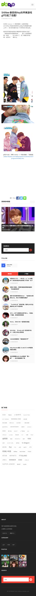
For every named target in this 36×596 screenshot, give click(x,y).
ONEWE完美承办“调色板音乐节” (19, 339)
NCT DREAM (5, 419)
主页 (3, 544)
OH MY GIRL (10, 443)
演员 (3, 443)
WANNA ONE (16, 419)
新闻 (8, 544)
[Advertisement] (18, 56)
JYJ (30, 447)
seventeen (14, 426)
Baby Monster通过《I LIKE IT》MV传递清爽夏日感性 (21, 348)
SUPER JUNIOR (8, 464)
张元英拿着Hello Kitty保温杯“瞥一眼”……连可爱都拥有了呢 (20, 357)
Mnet (32, 435)
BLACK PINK (27, 415)
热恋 (20, 447)
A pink (24, 464)
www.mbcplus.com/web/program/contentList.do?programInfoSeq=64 (18, 157)
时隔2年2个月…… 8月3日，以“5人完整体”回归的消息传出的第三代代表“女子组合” (21, 280)
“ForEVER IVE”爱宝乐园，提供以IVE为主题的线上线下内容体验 (21, 305)
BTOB (4, 455)
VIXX (29, 438)
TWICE (10, 415)
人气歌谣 (22, 431)
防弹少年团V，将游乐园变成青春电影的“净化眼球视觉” (21, 288)
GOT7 (25, 447)
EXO (4, 414)
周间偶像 (4, 423)
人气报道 (26, 273)
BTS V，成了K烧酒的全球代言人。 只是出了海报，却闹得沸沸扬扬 (21, 314)
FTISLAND (23, 455)
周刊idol (12, 423)
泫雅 (27, 435)
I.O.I (22, 435)
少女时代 (17, 414)
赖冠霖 (25, 419)
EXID (20, 459)
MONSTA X (17, 439)
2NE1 (4, 459)
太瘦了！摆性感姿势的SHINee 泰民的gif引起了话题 (17, 227)
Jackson (29, 427)
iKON (4, 447)
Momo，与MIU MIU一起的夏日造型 (19, 322)
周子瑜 (10, 431)
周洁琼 (17, 435)
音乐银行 (18, 423)
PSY (15, 447)
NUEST (16, 431)
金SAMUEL (5, 427)
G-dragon (25, 442)
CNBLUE (27, 460)
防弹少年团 (6, 451)
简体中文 (4, 533)
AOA (4, 431)
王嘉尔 (23, 427)
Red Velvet (22, 451)
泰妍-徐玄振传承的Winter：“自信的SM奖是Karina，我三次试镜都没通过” (22, 297)
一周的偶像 (26, 423)
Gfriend (4, 435)
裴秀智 (17, 443)
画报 (11, 439)
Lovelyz (11, 435)
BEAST (19, 464)
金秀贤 (5, 438)
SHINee (15, 451)
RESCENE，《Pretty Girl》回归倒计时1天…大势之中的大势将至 (21, 331)
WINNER (12, 459)
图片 (24, 439)
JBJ (28, 431)
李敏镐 (29, 451)
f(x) (10, 447)
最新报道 (10, 273)
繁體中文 (12, 533)
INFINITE (13, 455)
